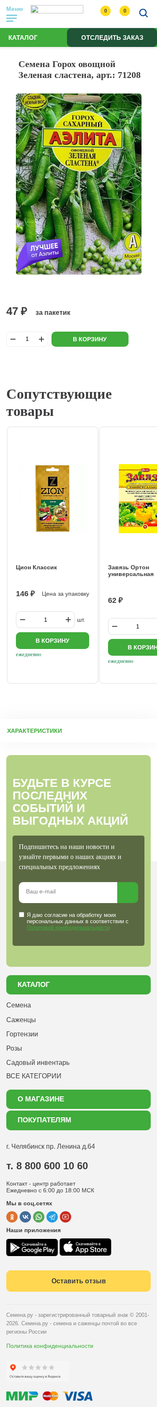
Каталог (23, 37)
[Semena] (57, 14)
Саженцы (21, 1019)
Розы (14, 1048)
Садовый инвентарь (37, 1062)
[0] (97, 13)
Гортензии (22, 1034)
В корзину (90, 339)
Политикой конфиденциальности (68, 927)
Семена (18, 1005)
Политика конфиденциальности (49, 1345)
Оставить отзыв (78, 1281)
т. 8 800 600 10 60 (47, 1165)
